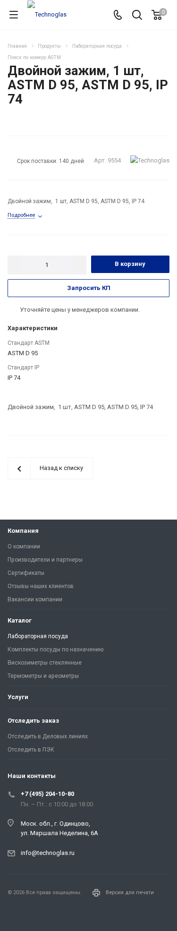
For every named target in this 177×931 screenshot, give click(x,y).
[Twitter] (39, 914)
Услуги (18, 696)
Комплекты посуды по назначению (55, 649)
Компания (23, 530)
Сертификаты (26, 573)
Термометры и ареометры (43, 676)
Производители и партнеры (45, 559)
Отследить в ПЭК (31, 749)
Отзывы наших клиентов (41, 586)
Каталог (20, 620)
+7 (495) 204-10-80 (47, 793)
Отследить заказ (33, 720)
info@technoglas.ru (48, 852)
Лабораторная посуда (38, 636)
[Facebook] (17, 914)
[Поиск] (137, 16)
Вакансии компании (35, 599)
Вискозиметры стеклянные (45, 662)
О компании (24, 546)
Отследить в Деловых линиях (48, 736)
